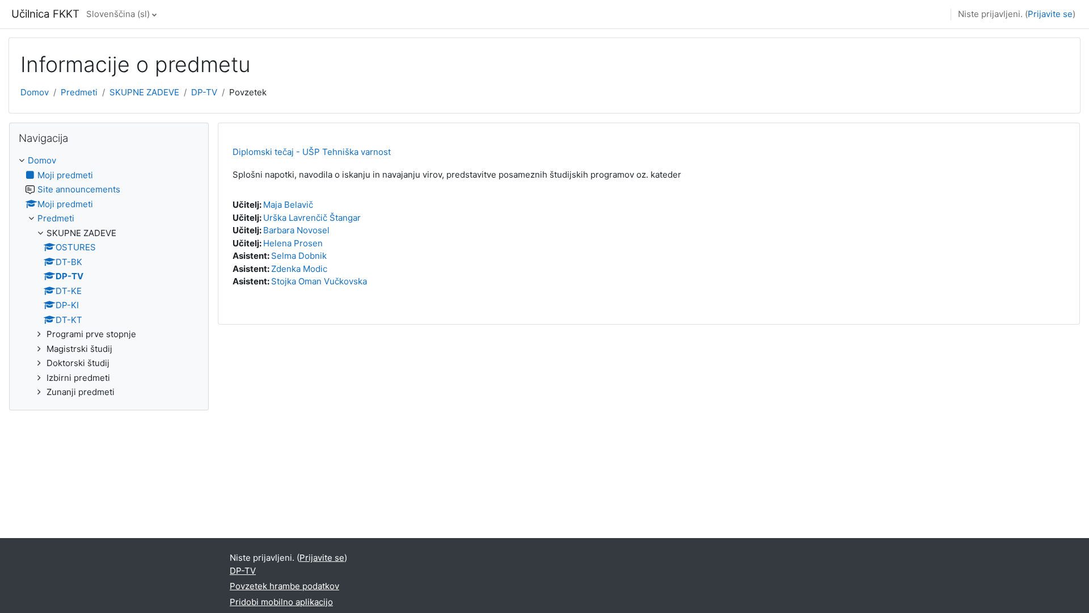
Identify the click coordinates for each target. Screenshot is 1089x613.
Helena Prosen (293, 243)
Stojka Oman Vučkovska (319, 281)
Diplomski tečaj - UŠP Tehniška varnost (312, 151)
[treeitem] (109, 276)
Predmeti (79, 92)
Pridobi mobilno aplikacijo (281, 602)
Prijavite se (1050, 14)
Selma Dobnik (299, 255)
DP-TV (204, 92)
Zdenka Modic (299, 268)
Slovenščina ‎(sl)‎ (118, 14)
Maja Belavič (288, 204)
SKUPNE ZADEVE (144, 92)
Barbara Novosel (296, 230)
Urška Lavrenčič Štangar (312, 217)
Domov (34, 92)
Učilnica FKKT (45, 13)
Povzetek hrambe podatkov (284, 586)
